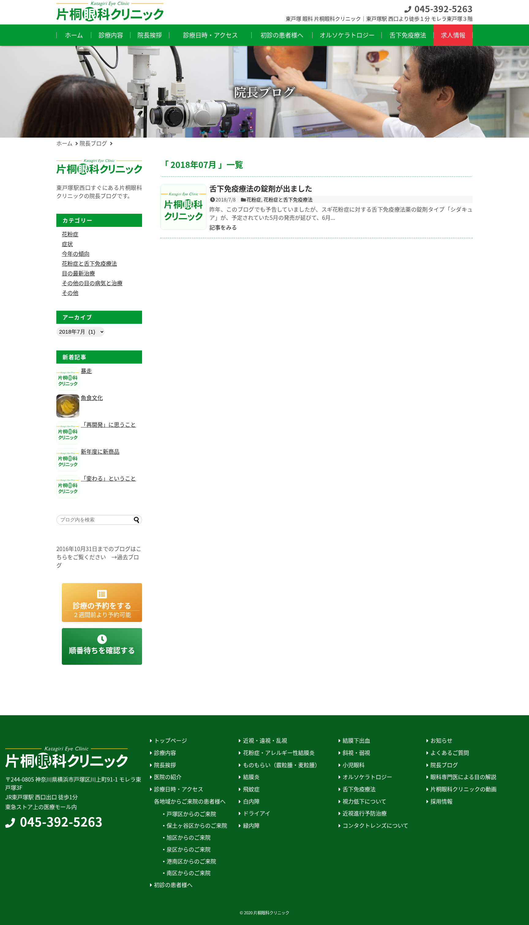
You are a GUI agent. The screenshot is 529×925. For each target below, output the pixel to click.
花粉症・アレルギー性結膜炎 (279, 753)
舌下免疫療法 (359, 789)
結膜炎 (251, 777)
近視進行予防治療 (365, 813)
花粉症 (253, 199)
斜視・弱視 (356, 753)
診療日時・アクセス (178, 789)
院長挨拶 (165, 765)
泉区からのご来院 (189, 849)
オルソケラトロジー (367, 777)
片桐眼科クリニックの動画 (463, 789)
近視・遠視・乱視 (265, 740)
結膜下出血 (356, 740)
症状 (67, 244)
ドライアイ (256, 813)
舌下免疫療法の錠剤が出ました (260, 188)
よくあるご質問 (449, 753)
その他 (70, 293)
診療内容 (165, 753)
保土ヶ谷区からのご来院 (197, 825)
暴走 (86, 371)
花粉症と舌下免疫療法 (288, 199)
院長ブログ (444, 765)
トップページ (170, 740)
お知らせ (441, 740)
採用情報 (441, 801)
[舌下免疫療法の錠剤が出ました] (183, 207)
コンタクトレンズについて (375, 825)
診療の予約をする (102, 609)
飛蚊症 (251, 789)
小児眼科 (354, 765)
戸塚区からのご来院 (191, 814)
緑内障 (251, 825)
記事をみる (223, 227)
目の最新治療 (78, 273)
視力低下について (364, 801)
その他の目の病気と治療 (92, 283)
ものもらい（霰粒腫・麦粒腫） (281, 765)
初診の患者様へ (173, 885)
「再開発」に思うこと (108, 424)
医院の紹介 (168, 777)
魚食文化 (92, 397)
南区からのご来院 (189, 873)
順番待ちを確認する (102, 650)
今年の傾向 (75, 253)
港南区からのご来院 (191, 861)
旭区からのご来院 (189, 837)
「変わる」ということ (108, 478)
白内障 (251, 801)
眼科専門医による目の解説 (463, 777)
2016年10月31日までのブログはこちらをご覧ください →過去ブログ (98, 557)
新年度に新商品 (100, 451)
